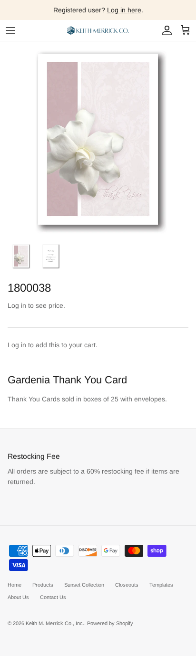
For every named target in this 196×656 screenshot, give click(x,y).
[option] (98, 139)
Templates (161, 585)
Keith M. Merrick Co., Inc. (55, 623)
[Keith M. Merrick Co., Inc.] (98, 30)
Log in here (124, 10)
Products (42, 585)
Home (14, 585)
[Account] (164, 30)
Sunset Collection (84, 585)
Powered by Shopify (110, 623)
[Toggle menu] (10, 30)
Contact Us (53, 597)
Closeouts (126, 585)
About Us (18, 597)
